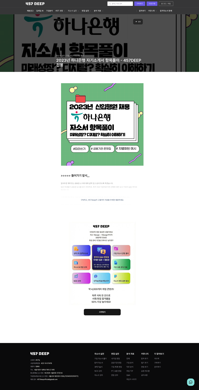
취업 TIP (129, 371)
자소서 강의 (98, 375)
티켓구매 (152, 4)
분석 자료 (97, 11)
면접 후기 (144, 367)
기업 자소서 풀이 (100, 359)
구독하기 (140, 4)
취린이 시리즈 (131, 379)
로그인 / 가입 (166, 4)
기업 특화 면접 (116, 367)
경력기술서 (98, 367)
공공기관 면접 (116, 363)
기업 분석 (129, 363)
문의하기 (157, 367)
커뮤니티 (151, 11)
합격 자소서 (98, 363)
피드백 (156, 359)
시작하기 (102, 312)
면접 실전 (85, 11)
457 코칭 (59, 11)
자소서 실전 (72, 11)
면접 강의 (114, 375)
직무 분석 (129, 367)
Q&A (128, 375)
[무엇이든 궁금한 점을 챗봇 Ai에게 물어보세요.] (190, 382)
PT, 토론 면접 (116, 371)
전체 (128, 359)
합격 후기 (144, 359)
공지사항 (144, 375)
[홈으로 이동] (35, 3)
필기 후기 (144, 363)
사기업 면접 (115, 359)
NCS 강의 (98, 371)
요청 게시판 (145, 371)
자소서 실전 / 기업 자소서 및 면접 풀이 (70, 56)
